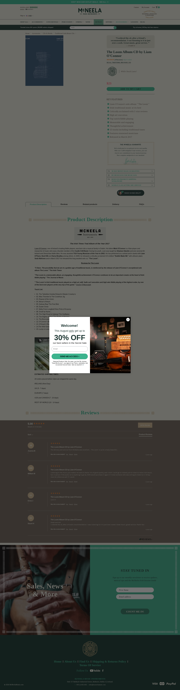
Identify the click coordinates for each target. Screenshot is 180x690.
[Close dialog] (128, 319)
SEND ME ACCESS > (69, 356)
